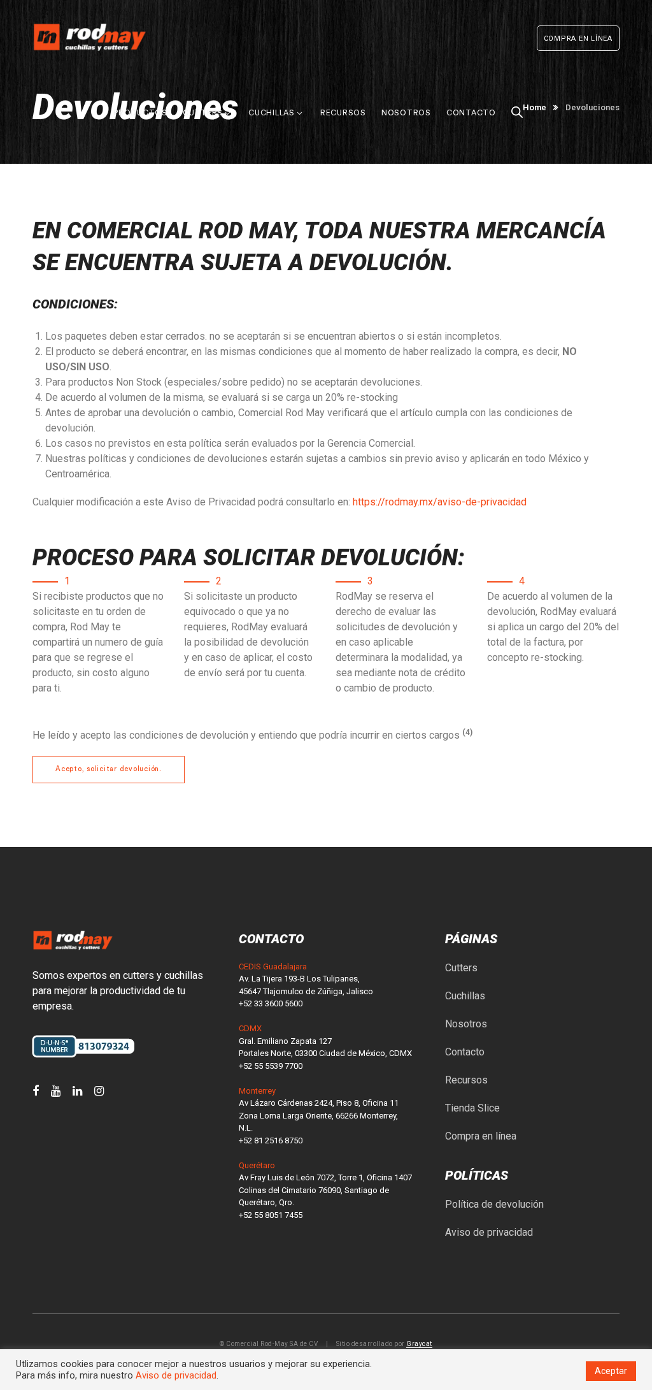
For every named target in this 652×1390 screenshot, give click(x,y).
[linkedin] (77, 1091)
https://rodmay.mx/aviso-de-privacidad (440, 502)
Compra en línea (480, 1136)
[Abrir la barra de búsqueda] (517, 96)
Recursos (466, 1080)
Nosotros (466, 1024)
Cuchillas (465, 996)
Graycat (419, 1343)
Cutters (461, 968)
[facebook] (35, 1091)
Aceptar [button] (611, 1371)
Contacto (465, 1052)
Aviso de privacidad (489, 1232)
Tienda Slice (472, 1108)
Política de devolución (494, 1204)
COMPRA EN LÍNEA (578, 38)
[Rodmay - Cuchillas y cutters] (89, 37)
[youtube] (55, 1091)
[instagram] (99, 1091)
